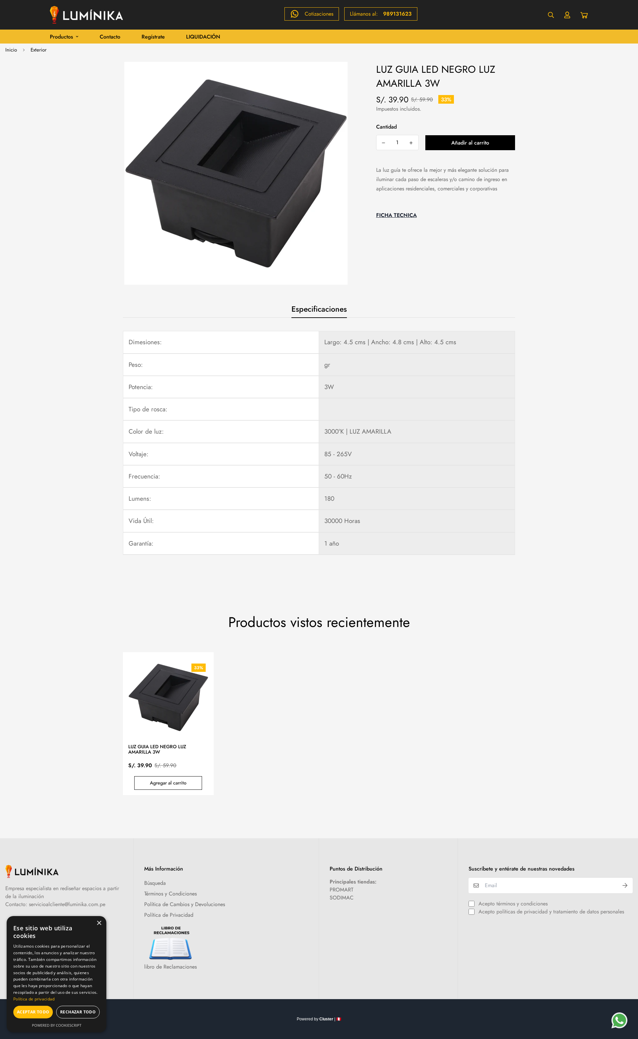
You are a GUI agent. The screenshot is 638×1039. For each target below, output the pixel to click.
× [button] (98, 923)
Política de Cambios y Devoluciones (184, 904)
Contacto (110, 37)
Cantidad (386, 127)
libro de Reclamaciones (170, 967)
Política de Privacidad (168, 915)
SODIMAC (342, 897)
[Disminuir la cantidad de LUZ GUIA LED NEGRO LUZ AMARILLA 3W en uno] (383, 143)
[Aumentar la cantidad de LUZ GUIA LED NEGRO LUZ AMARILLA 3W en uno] (411, 143)
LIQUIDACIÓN (203, 37)
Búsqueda (155, 883)
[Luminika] (86, 15)
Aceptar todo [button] (33, 1012)
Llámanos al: (381, 14)
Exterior (39, 49)
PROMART (341, 889)
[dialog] (56, 974)
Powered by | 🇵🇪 (319, 1019)
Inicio (11, 49)
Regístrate (153, 37)
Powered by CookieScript (56, 1025)
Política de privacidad (34, 999)
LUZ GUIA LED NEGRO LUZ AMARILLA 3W (157, 749)
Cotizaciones (319, 14)
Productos (61, 37)
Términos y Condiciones (170, 893)
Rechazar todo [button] (78, 1012)
